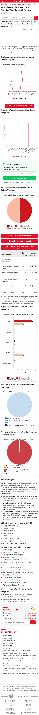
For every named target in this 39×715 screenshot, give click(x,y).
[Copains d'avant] (10, 709)
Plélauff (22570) (8, 528)
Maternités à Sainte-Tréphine (13, 580)
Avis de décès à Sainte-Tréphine (14, 552)
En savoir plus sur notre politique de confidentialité (16, 182)
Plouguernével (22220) (17, 22)
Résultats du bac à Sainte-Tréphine (15, 597)
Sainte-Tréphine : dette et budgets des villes (18, 572)
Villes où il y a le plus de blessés (20, 241)
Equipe (18, 686)
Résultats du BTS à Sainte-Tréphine (15, 602)
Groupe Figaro (17, 692)
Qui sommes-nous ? (9, 686)
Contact (8, 688)
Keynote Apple (8, 646)
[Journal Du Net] (10, 705)
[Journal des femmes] (10, 701)
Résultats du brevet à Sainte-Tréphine (16, 599)
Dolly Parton (7, 636)
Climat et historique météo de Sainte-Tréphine (19, 570)
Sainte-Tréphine (8, 550)
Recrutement (29, 688)
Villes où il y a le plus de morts (19, 236)
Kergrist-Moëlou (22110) (11, 538)
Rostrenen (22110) (9, 536)
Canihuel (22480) (8, 531)
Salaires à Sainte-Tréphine (12, 565)
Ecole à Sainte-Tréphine (11, 575)
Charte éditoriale (25, 686)
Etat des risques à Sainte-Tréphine (15, 560)
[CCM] (29, 701)
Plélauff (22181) (31, 22)
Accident (13, 4)
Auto (6, 4)
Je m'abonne (18, 178)
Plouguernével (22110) (10, 526)
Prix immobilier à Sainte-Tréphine (14, 582)
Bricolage (7, 618)
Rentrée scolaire (8, 643)
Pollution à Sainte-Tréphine (12, 557)
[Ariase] (10, 713)
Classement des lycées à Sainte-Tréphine (17, 562)
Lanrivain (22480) (9, 533)
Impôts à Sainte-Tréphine (12, 567)
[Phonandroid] (29, 713)
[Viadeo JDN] (29, 709)
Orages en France (9, 641)
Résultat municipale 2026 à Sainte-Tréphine (18, 594)
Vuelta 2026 (7, 648)
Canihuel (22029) (6, 24)
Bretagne (21, 4)
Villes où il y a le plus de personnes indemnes (19, 247)
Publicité (33, 686)
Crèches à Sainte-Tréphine (12, 577)
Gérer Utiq (33, 690)
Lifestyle (7, 613)
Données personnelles (9, 690)
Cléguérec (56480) (9, 541)
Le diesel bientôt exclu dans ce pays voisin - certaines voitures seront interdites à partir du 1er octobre (20, 668)
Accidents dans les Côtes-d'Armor (15, 543)
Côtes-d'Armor (31, 4)
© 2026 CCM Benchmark (29, 692)
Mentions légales (7, 692)
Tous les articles (16, 688)
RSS (23, 688)
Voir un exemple (30, 613)
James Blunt (7, 638)
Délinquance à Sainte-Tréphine (13, 555)
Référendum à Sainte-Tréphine (13, 585)
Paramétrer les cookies (22, 690)
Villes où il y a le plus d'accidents (19, 106)
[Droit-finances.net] (29, 705)
